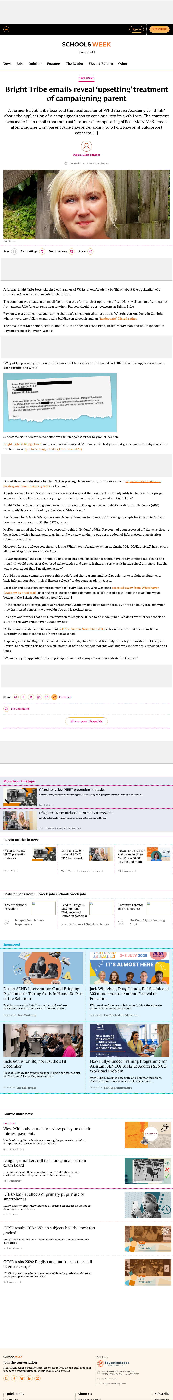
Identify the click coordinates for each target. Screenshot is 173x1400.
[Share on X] (31, 697)
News (7, 63)
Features (53, 63)
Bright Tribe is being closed (22, 444)
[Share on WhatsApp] (16, 697)
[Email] (37, 1378)
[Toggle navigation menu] (6, 29)
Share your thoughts (86, 721)
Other (122, 63)
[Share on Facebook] (23, 697)
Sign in (136, 29)
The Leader (74, 63)
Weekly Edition (101, 63)
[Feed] (6, 1378)
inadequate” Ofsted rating (118, 318)
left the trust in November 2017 (82, 629)
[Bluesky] (22, 1378)
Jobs (20, 63)
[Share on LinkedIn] (39, 697)
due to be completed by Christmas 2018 (53, 449)
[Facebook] (14, 1378)
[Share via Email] (47, 697)
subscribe (159, 29)
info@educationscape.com (114, 1384)
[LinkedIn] (30, 1378)
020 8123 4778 (109, 1379)
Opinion (35, 63)
